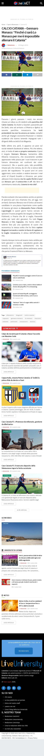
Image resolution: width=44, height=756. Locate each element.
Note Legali (7, 682)
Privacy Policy (32, 738)
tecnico (32, 321)
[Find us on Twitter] (9, 688)
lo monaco (28, 318)
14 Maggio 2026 (18, 298)
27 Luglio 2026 (17, 587)
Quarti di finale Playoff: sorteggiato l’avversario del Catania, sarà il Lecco (25, 295)
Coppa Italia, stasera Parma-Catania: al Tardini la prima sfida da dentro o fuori (21, 379)
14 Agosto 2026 (15, 383)
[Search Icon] (41, 3)
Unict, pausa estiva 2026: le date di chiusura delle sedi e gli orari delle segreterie (30, 557)
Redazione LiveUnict (12, 716)
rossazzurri (24, 321)
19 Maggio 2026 (18, 289)
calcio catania (29, 315)
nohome (5, 321)
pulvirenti (14, 321)
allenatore (10, 315)
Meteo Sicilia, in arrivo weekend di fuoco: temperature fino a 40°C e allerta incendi (30, 603)
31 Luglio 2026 (33, 563)
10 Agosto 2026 (15, 471)
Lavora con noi (10, 706)
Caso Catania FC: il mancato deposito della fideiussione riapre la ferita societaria (18, 466)
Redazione (11, 45)
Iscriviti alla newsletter (13, 729)
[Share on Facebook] (7, 74)
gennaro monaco (17, 318)
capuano (6, 318)
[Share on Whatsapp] (17, 74)
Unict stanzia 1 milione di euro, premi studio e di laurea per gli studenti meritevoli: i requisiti (26, 582)
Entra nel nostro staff (12, 703)
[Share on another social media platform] (37, 74)
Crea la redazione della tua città (16, 726)
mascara (38, 318)
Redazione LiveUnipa (12, 722)
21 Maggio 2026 (18, 280)
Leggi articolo (10, 371)
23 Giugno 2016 (23, 45)
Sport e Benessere (12, 24)
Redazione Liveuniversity (14, 719)
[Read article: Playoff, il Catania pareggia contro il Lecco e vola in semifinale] (6, 278)
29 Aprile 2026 (18, 307)
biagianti (19, 315)
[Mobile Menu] (3, 3)
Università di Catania (7, 557)
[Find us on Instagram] (19, 688)
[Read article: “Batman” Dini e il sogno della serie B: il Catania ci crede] (6, 305)
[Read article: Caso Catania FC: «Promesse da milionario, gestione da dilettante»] (22, 439)
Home (3, 24)
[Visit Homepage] (21, 3)
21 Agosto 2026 (15, 339)
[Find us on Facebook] (4, 688)
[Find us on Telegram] (14, 688)
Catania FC (24, 24)
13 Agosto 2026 (15, 427)
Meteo (5, 602)
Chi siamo (8, 697)
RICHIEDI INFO (24, 651)
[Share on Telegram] (27, 74)
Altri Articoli (22, 510)
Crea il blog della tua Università (16, 709)
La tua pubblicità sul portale (15, 700)
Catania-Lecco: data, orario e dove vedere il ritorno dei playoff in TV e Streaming (27, 286)
